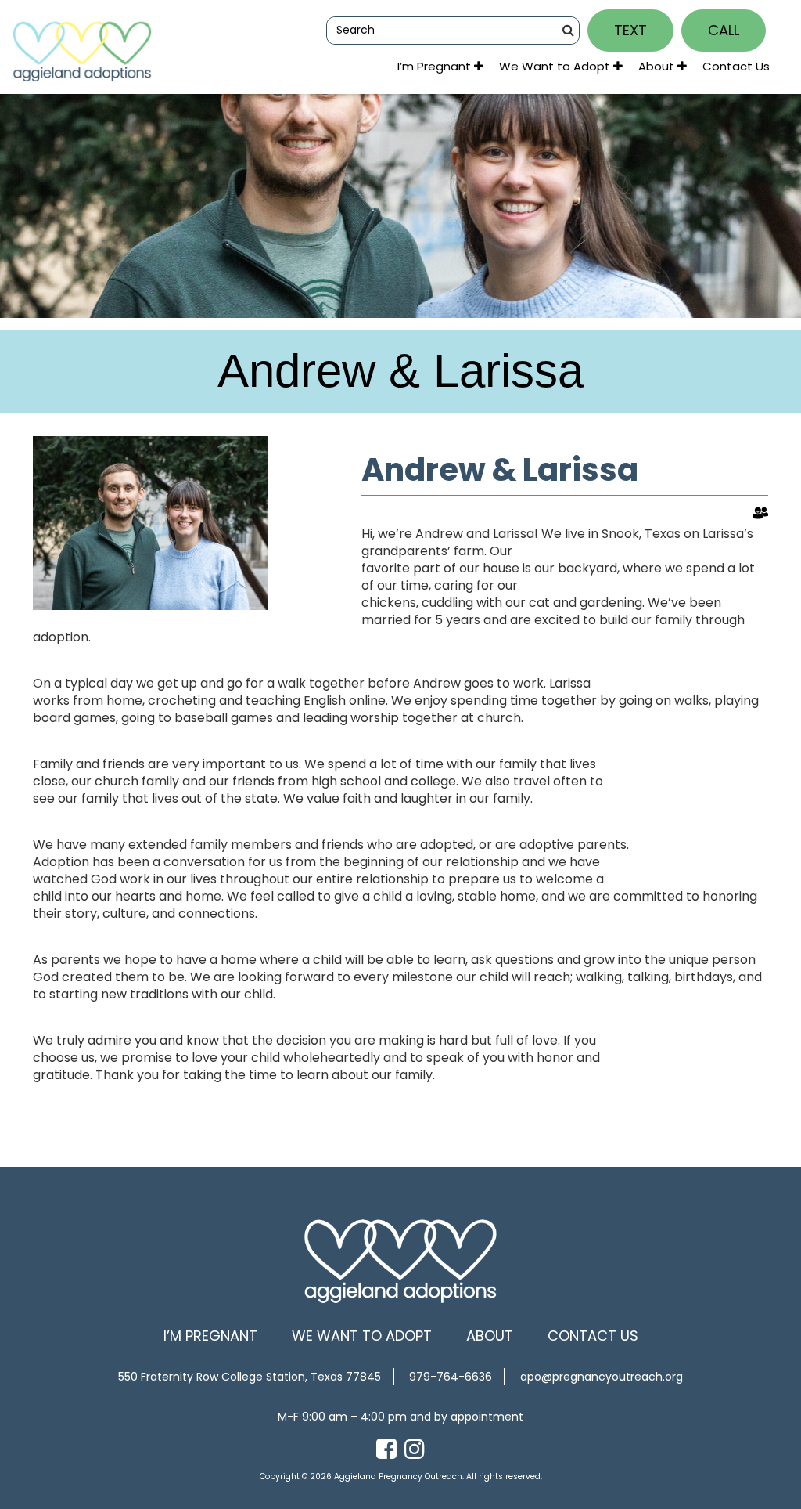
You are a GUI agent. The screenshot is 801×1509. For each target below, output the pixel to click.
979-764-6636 (450, 1376)
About (657, 66)
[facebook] (386, 1449)
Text (630, 30)
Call (723, 30)
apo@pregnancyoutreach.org (601, 1376)
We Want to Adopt (556, 66)
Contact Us (736, 66)
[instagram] (414, 1449)
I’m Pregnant (435, 66)
